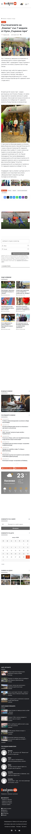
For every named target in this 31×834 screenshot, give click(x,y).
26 (11, 557)
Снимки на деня (6, 808)
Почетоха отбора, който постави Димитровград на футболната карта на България (16, 222)
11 (7, 550)
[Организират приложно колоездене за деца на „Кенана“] (8, 285)
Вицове (4, 815)
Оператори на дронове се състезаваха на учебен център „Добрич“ (23, 292)
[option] (16, 220)
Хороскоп (5, 811)
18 (7, 553)
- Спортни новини (5, 804)
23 (27, 553)
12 (11, 550)
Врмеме (10, 750)
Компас (9, 190)
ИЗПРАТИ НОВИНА (21, 468)
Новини (9, 18)
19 (11, 553)
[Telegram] (20, 197)
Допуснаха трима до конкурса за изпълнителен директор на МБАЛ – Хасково (17, 739)
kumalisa (10, 772)
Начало (4, 18)
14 (19, 550)
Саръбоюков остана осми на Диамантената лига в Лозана (7, 308)
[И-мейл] (26, 197)
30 (27, 557)
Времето (4, 810)
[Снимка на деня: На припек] (25, 582)
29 (23, 557)
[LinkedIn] (11, 197)
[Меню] (2, 4)
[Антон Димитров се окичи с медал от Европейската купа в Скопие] (8, 317)
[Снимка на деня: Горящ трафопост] (15, 576)
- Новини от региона (6, 801)
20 (15, 553)
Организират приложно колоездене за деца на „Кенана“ (7, 292)
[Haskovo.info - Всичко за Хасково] (10, 4)
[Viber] (23, 197)
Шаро (9, 757)
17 (3, 553)
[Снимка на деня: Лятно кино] (5, 576)
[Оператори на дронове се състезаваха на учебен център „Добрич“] (23, 285)
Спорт (13, 18)
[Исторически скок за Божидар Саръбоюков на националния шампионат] (23, 317)
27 (15, 557)
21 (19, 553)
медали (14, 190)
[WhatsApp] (17, 197)
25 (7, 557)
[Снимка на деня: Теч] (15, 582)
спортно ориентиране (22, 190)
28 (19, 557)
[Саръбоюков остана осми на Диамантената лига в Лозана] (8, 301)
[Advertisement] (15, 348)
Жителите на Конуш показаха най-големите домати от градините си (22, 308)
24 (3, 557)
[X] (8, 197)
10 (3, 550)
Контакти (24, 826)
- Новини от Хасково (6, 799)
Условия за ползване (10, 826)
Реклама (18, 826)
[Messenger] (14, 197)
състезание (4, 192)
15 (23, 550)
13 (15, 550)
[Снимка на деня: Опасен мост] (5, 582)
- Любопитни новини (6, 802)
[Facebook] (5, 197)
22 (23, 553)
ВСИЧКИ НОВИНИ (8, 468)
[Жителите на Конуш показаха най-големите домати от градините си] (23, 301)
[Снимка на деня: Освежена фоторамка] (25, 576)
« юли (2, 564)
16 (27, 550)
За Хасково (5, 813)
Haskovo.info (6, 34)
